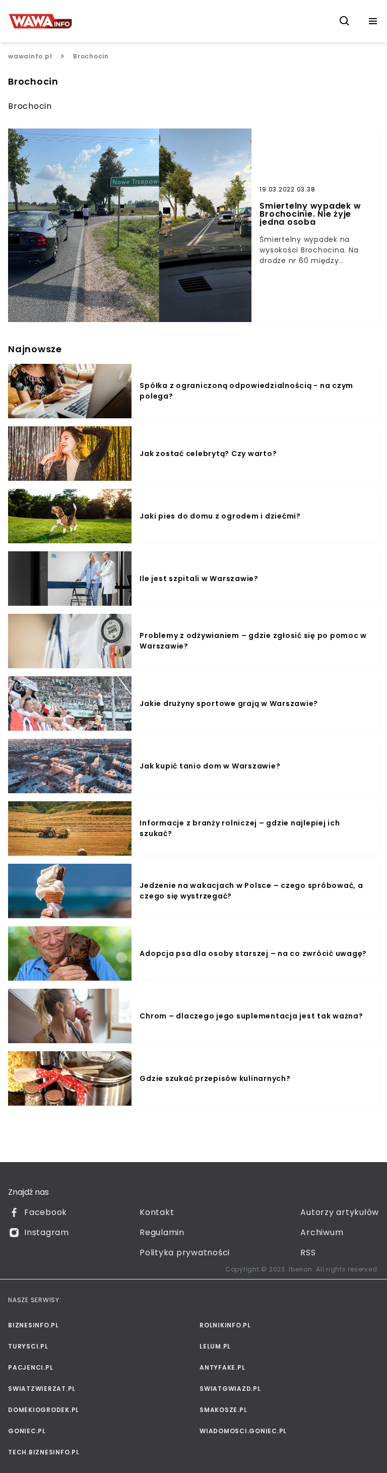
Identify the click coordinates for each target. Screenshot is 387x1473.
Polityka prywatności (185, 1252)
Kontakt (157, 1212)
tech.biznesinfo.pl (44, 1452)
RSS (307, 1252)
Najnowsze (35, 349)
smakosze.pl (223, 1409)
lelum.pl (215, 1346)
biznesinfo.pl (33, 1325)
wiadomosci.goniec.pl (243, 1431)
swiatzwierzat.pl (42, 1388)
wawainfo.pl (30, 56)
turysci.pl (28, 1346)
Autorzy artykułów (339, 1212)
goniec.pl (27, 1431)
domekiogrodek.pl (43, 1409)
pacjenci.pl (30, 1367)
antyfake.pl (222, 1367)
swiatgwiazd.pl (230, 1388)
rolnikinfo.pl (225, 1325)
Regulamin (162, 1232)
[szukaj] (345, 21)
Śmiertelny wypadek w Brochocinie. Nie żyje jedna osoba (310, 214)
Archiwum (321, 1232)
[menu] (373, 21)
